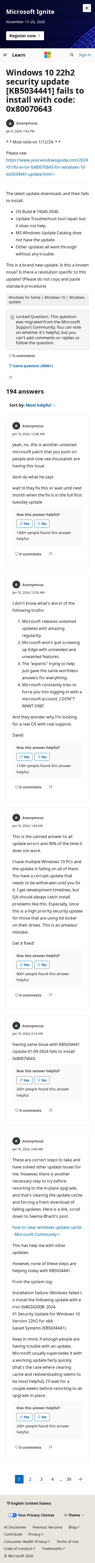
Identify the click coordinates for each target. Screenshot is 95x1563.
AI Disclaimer (15, 1527)
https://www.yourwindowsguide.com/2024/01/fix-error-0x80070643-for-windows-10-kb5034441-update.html (47, 167)
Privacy (34, 1534)
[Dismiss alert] (87, 8)
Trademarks (52, 1548)
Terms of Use (67, 1541)
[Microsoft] (47, 55)
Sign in (85, 54)
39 (69, 1479)
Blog (72, 1527)
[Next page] (80, 1479)
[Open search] (72, 54)
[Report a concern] (10, 378)
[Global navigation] (5, 54)
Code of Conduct (18, 1548)
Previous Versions (48, 1527)
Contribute (13, 1534)
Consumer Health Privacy (25, 1541)
